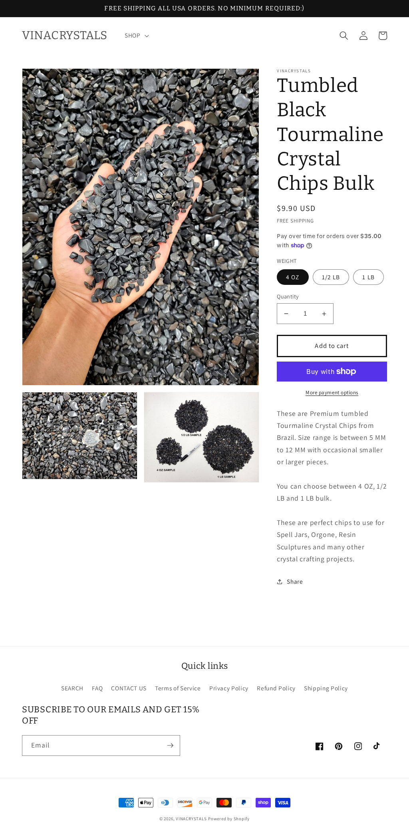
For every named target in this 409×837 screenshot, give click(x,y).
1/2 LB (331, 277)
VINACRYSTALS (191, 818)
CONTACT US (129, 688)
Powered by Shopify (229, 818)
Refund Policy (276, 688)
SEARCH (72, 688)
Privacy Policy (228, 688)
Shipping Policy (326, 688)
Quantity (288, 296)
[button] (136, 35)
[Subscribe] (170, 745)
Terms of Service (178, 688)
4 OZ (292, 277)
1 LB (368, 277)
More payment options (332, 392)
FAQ (97, 688)
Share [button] (295, 581)
